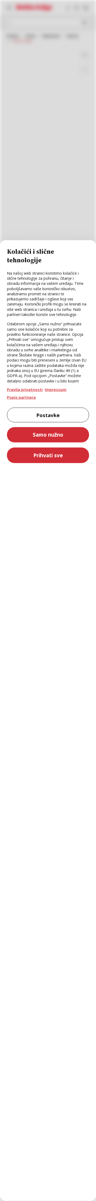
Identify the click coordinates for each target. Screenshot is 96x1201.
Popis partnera (21, 397)
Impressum (55, 389)
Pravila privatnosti (25, 389)
